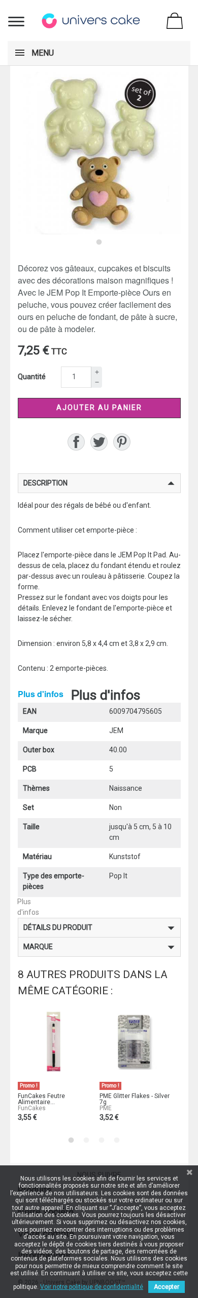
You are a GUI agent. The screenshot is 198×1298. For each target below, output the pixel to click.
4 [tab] (117, 1140)
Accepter (166, 1286)
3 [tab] (101, 1140)
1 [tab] (99, 242)
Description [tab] (45, 483)
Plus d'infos (40, 694)
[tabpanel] (99, 153)
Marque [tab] (38, 947)
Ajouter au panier (99, 407)
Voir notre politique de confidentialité (91, 1286)
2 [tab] (86, 1140)
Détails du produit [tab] (57, 927)
